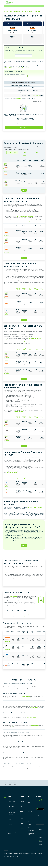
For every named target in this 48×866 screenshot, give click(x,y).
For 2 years (30, 289)
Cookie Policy (39, 853)
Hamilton (21, 820)
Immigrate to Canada (30, 800)
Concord (16, 616)
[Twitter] (42, 799)
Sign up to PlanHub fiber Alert (34, 507)
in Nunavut (10, 817)
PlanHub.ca (18, 98)
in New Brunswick (11, 806)
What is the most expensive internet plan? (14, 712)
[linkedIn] (37, 800)
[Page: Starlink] (6, 371)
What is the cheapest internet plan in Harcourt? (15, 703)
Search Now (23, 127)
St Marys (21, 616)
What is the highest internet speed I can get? (14, 693)
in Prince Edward (11, 821)
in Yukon (9, 829)
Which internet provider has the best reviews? (15, 722)
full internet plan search (18, 411)
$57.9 (42, 707)
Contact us (30, 824)
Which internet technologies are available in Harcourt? (17, 732)
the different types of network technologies (28, 341)
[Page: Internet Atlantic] (5, 166)
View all (25, 155)
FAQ (28, 804)
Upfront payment (36, 289)
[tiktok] (40, 800)
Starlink (28, 146)
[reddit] (42, 800)
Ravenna (11, 616)
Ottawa (21, 811)
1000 (34, 696)
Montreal (9, 833)
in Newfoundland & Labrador (11, 809)
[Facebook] (37, 799)
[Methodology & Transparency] (26, 72)
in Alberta (9, 799)
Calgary (21, 806)
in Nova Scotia (10, 814)
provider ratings (27, 221)
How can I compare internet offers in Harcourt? (15, 741)
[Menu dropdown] (40, 2)
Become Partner (31, 830)
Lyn (39, 614)
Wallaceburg (26, 614)
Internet (22, 796)
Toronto (21, 799)
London (21, 818)
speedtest (5, 768)
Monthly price (41, 289)
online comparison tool (37, 745)
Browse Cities (32, 616)
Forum (29, 802)
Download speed (18, 289)
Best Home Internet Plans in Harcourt (12, 11)
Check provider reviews (11, 339)
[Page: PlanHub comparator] (9, 2)
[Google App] (40, 809)
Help (29, 796)
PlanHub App (30, 821)
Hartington (6, 616)
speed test (28, 697)
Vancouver (22, 801)
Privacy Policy (33, 853)
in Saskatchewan (11, 826)
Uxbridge (6, 614)
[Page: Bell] (6, 311)
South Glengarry (33, 614)
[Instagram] (39, 799)
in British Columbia (11, 801)
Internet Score (13, 596)
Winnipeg (22, 825)
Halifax (21, 823)
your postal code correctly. (34, 338)
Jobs (29, 827)
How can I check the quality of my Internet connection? (17, 763)
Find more (24, 190)
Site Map (5, 855)
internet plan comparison (32, 717)
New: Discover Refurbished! (24, 6)
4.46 (12, 726)
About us (30, 811)
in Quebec (10, 824)
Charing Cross (11, 614)
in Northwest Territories (12, 812)
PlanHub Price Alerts (12, 472)
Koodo (31, 146)
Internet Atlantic (36, 95)
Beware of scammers (30, 838)
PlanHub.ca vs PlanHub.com (30, 841)
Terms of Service (26, 853)
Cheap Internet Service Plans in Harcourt (31, 11)
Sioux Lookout (19, 614)
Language (38, 812)
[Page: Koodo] (6, 430)
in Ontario (9, 819)
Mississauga (22, 813)
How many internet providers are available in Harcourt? (17, 683)
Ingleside (25, 616)
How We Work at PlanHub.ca (31, 818)
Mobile (9, 796)
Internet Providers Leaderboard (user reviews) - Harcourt (16, 67)
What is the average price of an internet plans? (15, 752)
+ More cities (22, 828)
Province (38, 819)
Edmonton (22, 808)
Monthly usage (24, 289)
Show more (24, 257)
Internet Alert (24, 545)
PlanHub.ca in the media (31, 834)
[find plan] (19, 582)
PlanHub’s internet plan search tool (24, 216)
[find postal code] (30, 55)
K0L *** (6, 571)
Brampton (22, 816)
